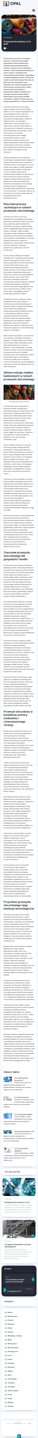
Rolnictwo (11, 1367)
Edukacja (11, 1324)
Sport (10, 1375)
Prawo (10, 1359)
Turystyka (11, 1387)
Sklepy (10, 1371)
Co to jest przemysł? (21, 1097)
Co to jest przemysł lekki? (23, 1114)
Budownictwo (12, 1316)
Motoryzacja (12, 1343)
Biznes (10, 1312)
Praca (10, 1355)
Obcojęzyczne (13, 1351)
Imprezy (10, 1332)
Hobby (10, 1328)
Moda (10, 1340)
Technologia (12, 1379)
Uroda (10, 1394)
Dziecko (10, 1320)
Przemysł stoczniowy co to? (24, 1131)
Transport (11, 1383)
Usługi (10, 1398)
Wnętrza (11, 1402)
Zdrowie (10, 1406)
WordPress (18, 1423)
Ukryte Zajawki (13, 1390)
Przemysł (8, 37)
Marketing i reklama (15, 1336)
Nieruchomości (13, 1347)
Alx (30, 1423)
